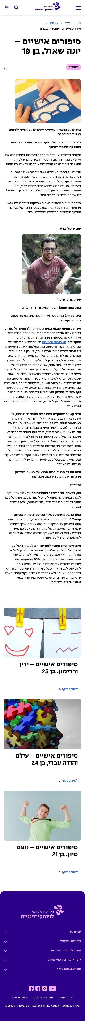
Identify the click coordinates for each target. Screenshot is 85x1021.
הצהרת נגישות (65, 998)
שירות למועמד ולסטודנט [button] (66, 950)
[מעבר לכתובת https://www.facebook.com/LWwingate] (31, 988)
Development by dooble (45, 1006)
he (7, 7)
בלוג (67, 23)
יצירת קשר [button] (74, 932)
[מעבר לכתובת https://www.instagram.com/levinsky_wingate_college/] (44, 988)
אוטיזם (54, 23)
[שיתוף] (6, 68)
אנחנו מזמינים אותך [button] (69, 969)
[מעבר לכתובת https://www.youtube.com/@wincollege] (52, 988)
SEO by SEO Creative (17, 1006)
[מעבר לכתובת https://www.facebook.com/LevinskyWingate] (37, 988)
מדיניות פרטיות (20, 998)
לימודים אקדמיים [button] (70, 941)
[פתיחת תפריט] (78, 8)
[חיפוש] (16, 7)
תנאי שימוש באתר (43, 998)
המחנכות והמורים (54, 342)
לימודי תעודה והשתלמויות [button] (64, 959)
